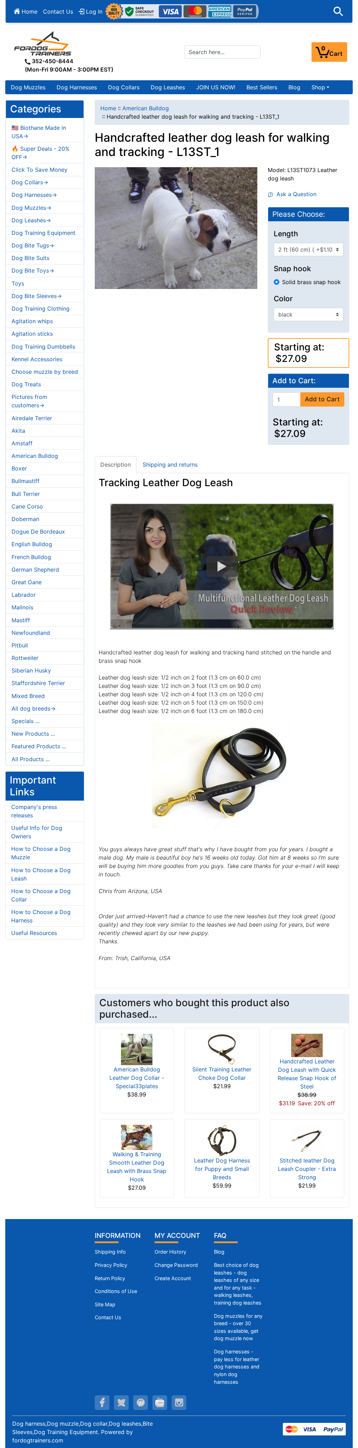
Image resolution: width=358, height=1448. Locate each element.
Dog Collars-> (30, 182)
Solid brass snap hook (311, 282)
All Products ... (31, 759)
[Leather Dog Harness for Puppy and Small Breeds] (222, 1140)
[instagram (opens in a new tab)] (179, 1403)
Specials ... (26, 721)
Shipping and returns (170, 464)
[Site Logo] (43, 43)
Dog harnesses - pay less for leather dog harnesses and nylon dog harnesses (236, 1366)
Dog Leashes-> (31, 220)
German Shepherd (35, 569)
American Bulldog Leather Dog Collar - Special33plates (136, 1078)
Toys (18, 283)
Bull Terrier (26, 493)
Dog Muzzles (28, 87)
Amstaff (22, 443)
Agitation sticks (32, 333)
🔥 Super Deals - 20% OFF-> (41, 153)
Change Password (176, 1265)
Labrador (24, 594)
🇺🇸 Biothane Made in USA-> (39, 132)
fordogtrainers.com (37, 1440)
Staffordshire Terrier (38, 683)
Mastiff (21, 620)
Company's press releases (34, 811)
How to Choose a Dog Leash (41, 874)
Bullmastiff (26, 480)
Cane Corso (27, 506)
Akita (18, 430)
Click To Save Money (39, 169)
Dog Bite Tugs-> (33, 245)
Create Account (173, 1278)
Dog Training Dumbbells (43, 346)
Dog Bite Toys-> (33, 270)
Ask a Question (294, 194)
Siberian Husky (31, 670)
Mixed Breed (28, 695)
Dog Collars (123, 87)
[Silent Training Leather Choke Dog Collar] (222, 1048)
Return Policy (110, 1278)
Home (28, 11)
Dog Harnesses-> (34, 194)
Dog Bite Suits (30, 257)
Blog (294, 87)
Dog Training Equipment (44, 232)
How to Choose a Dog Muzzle (41, 853)
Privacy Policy (111, 1265)
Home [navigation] (108, 108)
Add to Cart (322, 399)
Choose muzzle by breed (45, 371)
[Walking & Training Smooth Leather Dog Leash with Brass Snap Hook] (136, 1136)
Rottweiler (25, 657)
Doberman (25, 518)
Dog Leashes (168, 87)
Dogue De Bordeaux (38, 531)
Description (115, 464)
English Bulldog (32, 544)
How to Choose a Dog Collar (41, 895)
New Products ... (33, 733)
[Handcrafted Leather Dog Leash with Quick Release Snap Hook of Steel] (307, 1044)
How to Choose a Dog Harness (41, 916)
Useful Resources (34, 932)
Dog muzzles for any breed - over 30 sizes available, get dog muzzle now (238, 1327)
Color (283, 299)
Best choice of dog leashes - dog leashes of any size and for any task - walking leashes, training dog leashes (238, 1284)
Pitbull (20, 645)
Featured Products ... (39, 746)
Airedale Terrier (32, 418)
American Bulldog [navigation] (145, 108)
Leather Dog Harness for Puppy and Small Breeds (222, 1169)
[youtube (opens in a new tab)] (160, 1403)
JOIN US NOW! (215, 87)
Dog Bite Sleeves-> (37, 295)
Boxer (19, 468)
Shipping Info (110, 1252)
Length (286, 234)
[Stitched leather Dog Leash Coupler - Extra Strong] (307, 1140)
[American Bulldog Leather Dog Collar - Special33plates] (136, 1048)
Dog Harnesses (77, 87)
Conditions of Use (116, 1291)
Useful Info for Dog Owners (36, 832)
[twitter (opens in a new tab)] (121, 1403)
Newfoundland (31, 632)
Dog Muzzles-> (31, 207)
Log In (93, 11)
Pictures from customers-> (29, 401)
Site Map (105, 1304)
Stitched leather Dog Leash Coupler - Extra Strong (307, 1169)
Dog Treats (26, 384)
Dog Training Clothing (41, 308)
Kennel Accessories (37, 359)
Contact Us (58, 11)
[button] (338, 11)
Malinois (22, 607)
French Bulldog (31, 557)
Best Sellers (261, 87)
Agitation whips (32, 321)
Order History (170, 1252)
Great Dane (27, 582)
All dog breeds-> (34, 708)
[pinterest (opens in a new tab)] (141, 1403)
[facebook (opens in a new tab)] (102, 1403)
